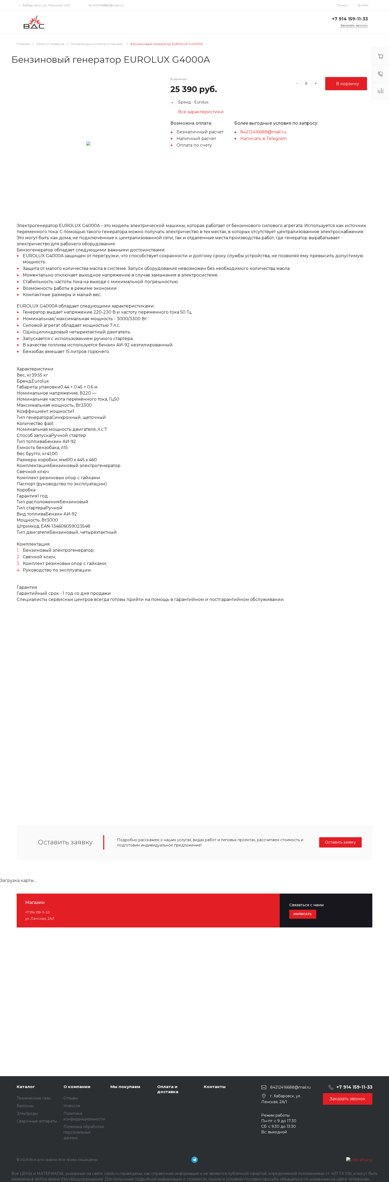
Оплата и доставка (167, 1089)
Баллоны (25, 1105)
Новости (72, 1105)
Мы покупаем (125, 1086)
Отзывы (71, 1098)
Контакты (215, 1086)
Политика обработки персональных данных (84, 1132)
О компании (77, 1086)
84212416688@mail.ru (106, 5)
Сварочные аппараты (37, 1121)
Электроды (27, 1113)
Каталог (26, 1086)
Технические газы (34, 1098)
